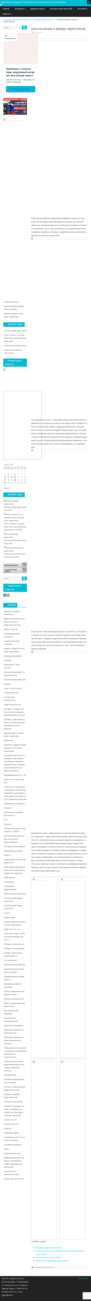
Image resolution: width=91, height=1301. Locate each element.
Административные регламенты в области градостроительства (14, 622)
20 (15, 480)
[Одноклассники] (8, 595)
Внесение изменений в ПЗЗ (15, 679)
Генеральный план (11, 302)
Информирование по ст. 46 (15, 775)
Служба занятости (11, 1124)
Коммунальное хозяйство (14, 803)
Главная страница (11, 19)
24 (5, 483)
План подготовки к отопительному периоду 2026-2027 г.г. (14, 936)
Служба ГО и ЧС (10, 1120)
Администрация (37, 9)
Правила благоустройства (14, 964)
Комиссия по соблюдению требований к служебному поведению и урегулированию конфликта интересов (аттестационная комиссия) (15, 793)
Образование (9, 877)
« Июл (6, 488)
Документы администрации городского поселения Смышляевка (15, 748)
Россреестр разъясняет (13, 1102)
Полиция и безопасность (43, 19)
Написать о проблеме (20, 89)
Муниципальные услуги (13, 851)
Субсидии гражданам (12, 1145)
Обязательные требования (15, 894)
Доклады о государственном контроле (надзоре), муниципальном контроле (14, 712)
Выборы (7, 684)
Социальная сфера (11, 1133)
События (7, 1128)
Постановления (10, 960)
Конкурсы (8, 808)
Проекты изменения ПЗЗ (14, 999)
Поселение (81, 9)
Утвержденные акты (12, 1153)
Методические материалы (14, 846)
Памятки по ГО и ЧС (12, 929)
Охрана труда (9, 917)
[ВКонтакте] (4, 595)
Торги (6, 1149)
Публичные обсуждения (13, 1025)
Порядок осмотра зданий (14, 948)
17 (5, 480)
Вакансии (7, 660)
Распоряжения (10, 1075)
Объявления (9, 882)
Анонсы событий (10, 629)
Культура (7, 824)
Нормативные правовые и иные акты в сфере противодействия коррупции (14, 870)
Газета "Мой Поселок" (13, 688)
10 (5, 477)
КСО (5, 820)
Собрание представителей (60, 9)
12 (11, 477)
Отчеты (7, 913)
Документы (20, 9)
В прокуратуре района (13, 656)
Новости (6, 14)
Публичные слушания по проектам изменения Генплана (14, 1040)
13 (15, 477)
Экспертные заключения (14, 1179)
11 (8, 477)
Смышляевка (83, 1278)
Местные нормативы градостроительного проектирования (14, 839)
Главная (5, 9)
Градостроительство (12, 704)
